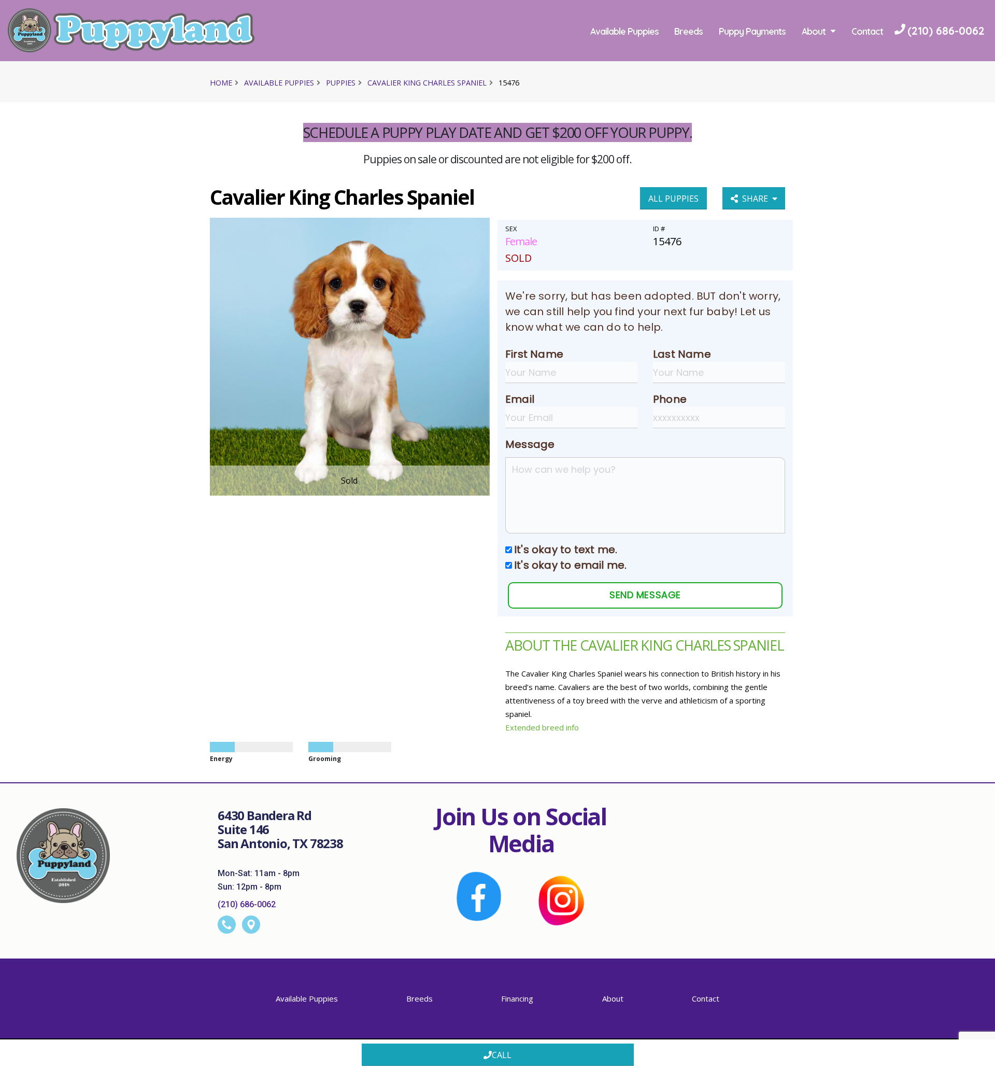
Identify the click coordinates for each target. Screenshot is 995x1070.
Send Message (644, 594)
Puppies (341, 83)
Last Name (682, 354)
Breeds (688, 31)
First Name (534, 354)
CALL (501, 1055)
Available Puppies (624, 31)
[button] (977, 1058)
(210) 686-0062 (247, 904)
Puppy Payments (752, 31)
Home (221, 83)
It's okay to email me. (570, 565)
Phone (670, 399)
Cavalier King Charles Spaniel (427, 83)
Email (519, 399)
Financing (517, 998)
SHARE (757, 198)
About (814, 31)
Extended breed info (542, 727)
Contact (867, 31)
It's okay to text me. (565, 549)
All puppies (673, 198)
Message (530, 444)
